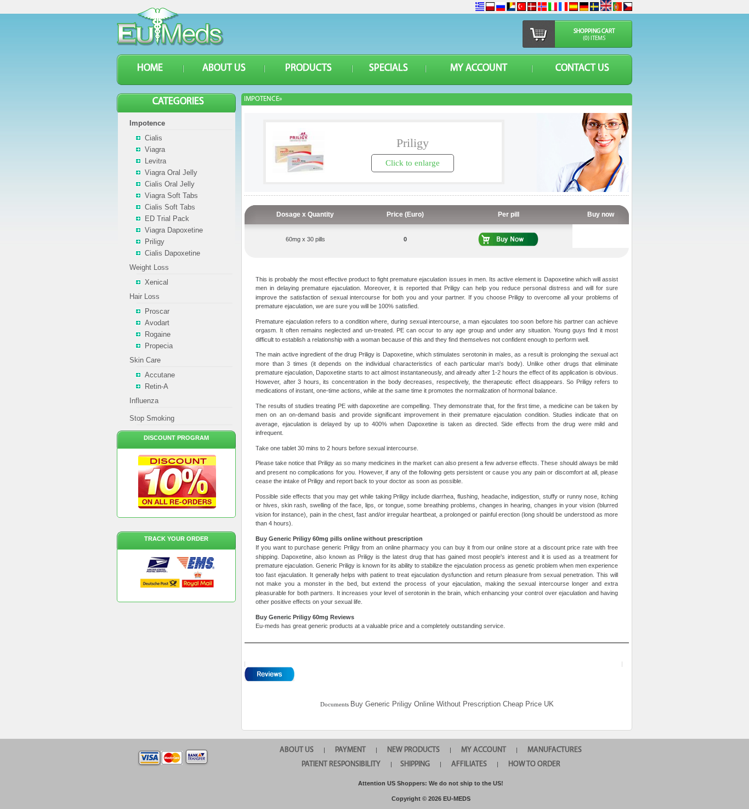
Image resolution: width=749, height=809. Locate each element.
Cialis (153, 138)
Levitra (155, 161)
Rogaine (158, 334)
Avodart (157, 323)
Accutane (160, 375)
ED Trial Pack (167, 218)
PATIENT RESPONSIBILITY (341, 764)
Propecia (159, 346)
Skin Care (145, 360)
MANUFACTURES (554, 750)
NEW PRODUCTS (413, 750)
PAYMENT (350, 750)
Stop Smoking (151, 418)
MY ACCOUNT (478, 68)
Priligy (154, 241)
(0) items (594, 39)
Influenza (143, 401)
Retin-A (156, 386)
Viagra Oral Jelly (171, 172)
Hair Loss (144, 296)
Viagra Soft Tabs (171, 195)
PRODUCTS (308, 68)
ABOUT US (224, 68)
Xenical (156, 282)
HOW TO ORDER (534, 764)
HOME (150, 68)
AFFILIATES (469, 764)
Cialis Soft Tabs (170, 207)
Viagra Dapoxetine (174, 230)
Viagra (155, 149)
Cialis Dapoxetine (172, 253)
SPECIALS (388, 68)
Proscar (157, 311)
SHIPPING (415, 764)
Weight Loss (149, 267)
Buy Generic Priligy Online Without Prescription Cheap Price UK (452, 704)
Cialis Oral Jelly (170, 184)
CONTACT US (582, 68)
